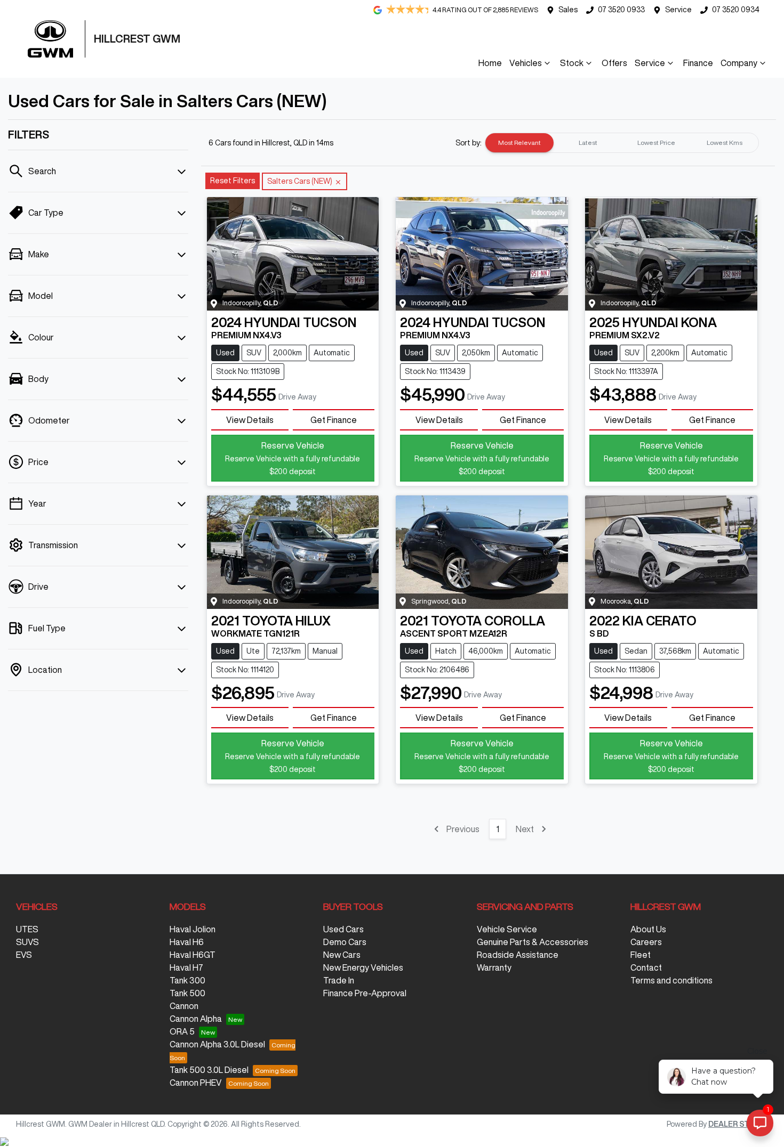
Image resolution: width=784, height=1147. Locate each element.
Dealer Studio (738, 1124)
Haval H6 (187, 942)
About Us (648, 929)
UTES (27, 929)
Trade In (338, 980)
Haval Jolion (192, 929)
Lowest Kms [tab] (724, 142)
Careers (646, 942)
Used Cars (343, 929)
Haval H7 (186, 967)
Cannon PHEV (196, 1082)
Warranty (494, 967)
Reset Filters (232, 180)
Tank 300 (187, 980)
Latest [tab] (588, 142)
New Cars (342, 954)
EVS (24, 954)
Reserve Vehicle (292, 458)
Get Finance (333, 420)
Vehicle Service (507, 929)
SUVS (27, 942)
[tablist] (622, 143)
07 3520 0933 (621, 9)
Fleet (640, 954)
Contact (646, 967)
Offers (614, 63)
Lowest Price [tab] (656, 142)
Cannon (184, 1006)
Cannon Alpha (196, 1018)
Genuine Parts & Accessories (532, 942)
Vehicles (525, 63)
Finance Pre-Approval (364, 993)
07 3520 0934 (735, 9)
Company (739, 63)
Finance (698, 63)
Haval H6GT (192, 954)
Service (678, 9)
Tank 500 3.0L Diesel (209, 1069)
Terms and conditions (671, 980)
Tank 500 (187, 993)
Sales (568, 9)
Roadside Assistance (517, 954)
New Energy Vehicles (363, 967)
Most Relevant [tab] (519, 142)
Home (490, 63)
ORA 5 (182, 1031)
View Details (250, 420)
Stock (571, 63)
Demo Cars (344, 942)
